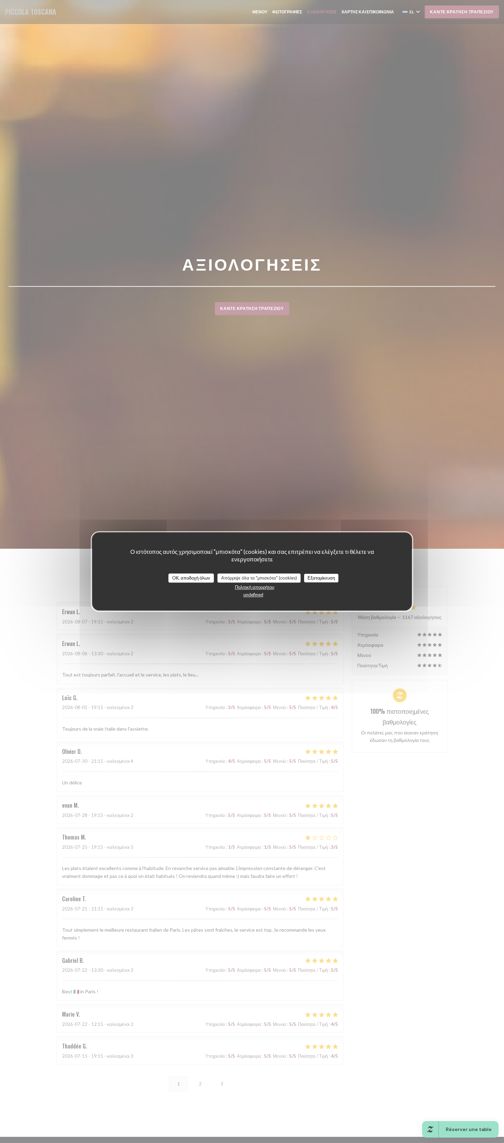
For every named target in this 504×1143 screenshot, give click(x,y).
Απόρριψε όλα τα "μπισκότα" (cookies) (259, 578)
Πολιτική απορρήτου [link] (254, 587)
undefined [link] (253, 594)
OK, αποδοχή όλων (191, 578)
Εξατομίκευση (321, 578)
